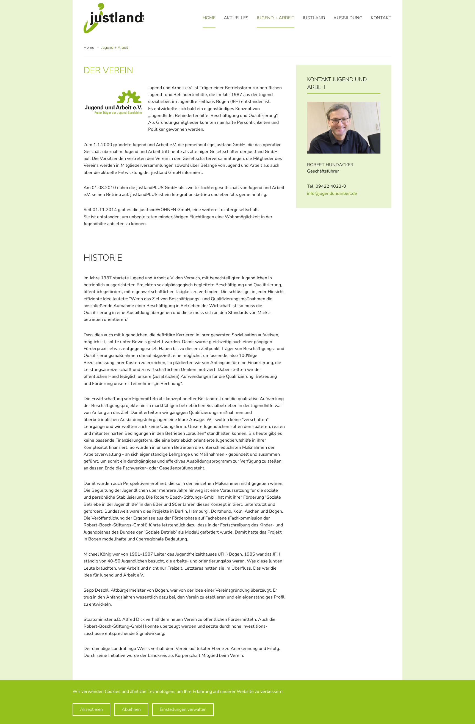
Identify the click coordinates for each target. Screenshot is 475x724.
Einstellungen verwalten (183, 709)
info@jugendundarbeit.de (332, 193)
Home (209, 18)
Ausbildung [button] (348, 18)
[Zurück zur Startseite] (114, 18)
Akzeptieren (91, 709)
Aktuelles (236, 18)
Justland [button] (314, 18)
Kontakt (381, 18)
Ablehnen (131, 709)
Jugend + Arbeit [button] (275, 18)
